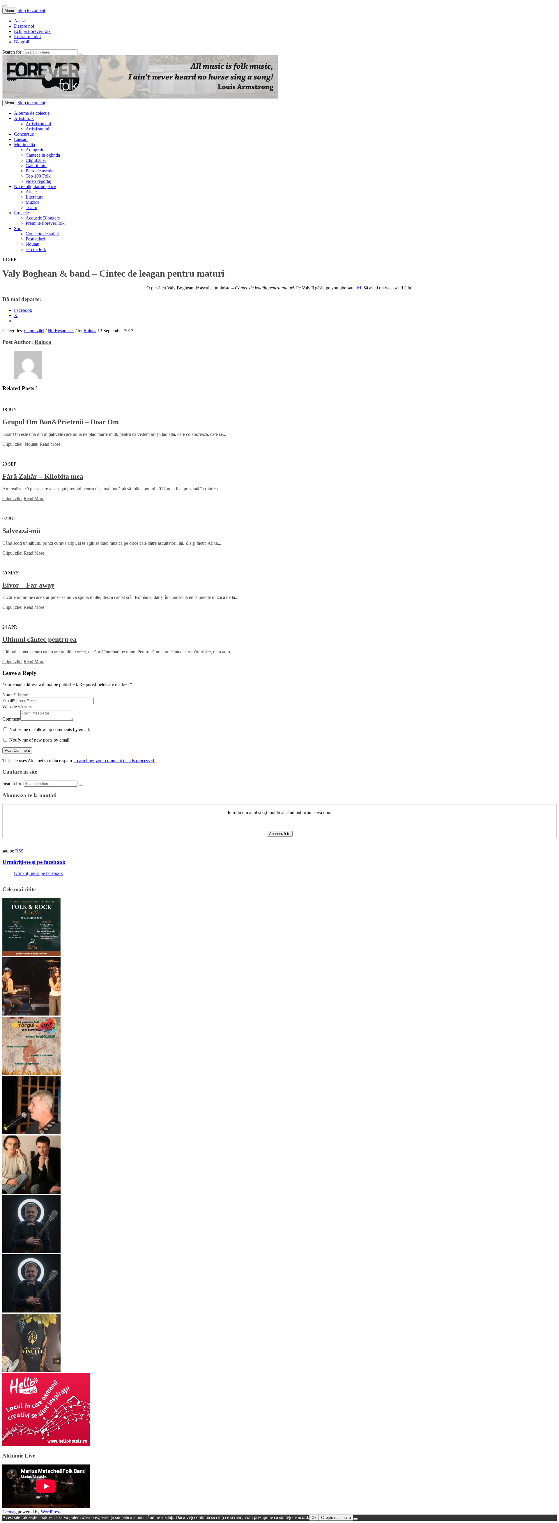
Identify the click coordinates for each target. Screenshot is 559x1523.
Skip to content (31, 10)
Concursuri (24, 134)
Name (9, 694)
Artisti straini (37, 128)
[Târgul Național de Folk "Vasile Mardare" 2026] (31, 1073)
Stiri (18, 228)
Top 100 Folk (38, 176)
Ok (314, 1517)
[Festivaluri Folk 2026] (31, 1013)
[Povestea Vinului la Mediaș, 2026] (31, 1370)
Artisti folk (24, 118)
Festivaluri (35, 238)
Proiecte (21, 212)
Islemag (9, 1511)
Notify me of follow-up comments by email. (49, 729)
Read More (50, 444)
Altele (31, 191)
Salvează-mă (21, 531)
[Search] (81, 53)
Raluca (90, 330)
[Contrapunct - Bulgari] (31, 1251)
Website (9, 706)
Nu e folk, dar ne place (35, 186)
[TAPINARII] (31, 1310)
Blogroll (21, 41)
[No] (355, 1519)
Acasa (19, 20)
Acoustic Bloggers (43, 217)
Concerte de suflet (42, 233)
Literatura (34, 196)
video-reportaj (38, 181)
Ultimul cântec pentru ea (39, 639)
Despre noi (24, 26)
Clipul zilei (36, 160)
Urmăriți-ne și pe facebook (34, 862)
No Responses (61, 330)
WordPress (51, 1511)
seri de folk (36, 249)
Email (8, 700)
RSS (19, 850)
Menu (9, 10)
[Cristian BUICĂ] (31, 1132)
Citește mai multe (336, 1517)
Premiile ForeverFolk (45, 223)
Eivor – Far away (28, 585)
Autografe (35, 149)
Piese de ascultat (41, 170)
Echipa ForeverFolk (32, 31)
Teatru (31, 207)
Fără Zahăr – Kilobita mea (42, 476)
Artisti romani (38, 123)
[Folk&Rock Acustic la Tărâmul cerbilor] (31, 954)
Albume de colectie (31, 113)
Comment (11, 719)
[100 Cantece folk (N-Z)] (31, 1192)
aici (358, 287)
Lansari (21, 139)
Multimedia (24, 144)
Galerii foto (36, 165)
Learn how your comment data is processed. (114, 760)
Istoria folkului (27, 36)
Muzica (32, 202)
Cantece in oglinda (43, 155)
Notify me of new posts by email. (39, 739)
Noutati (32, 244)
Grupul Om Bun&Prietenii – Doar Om (60, 422)
